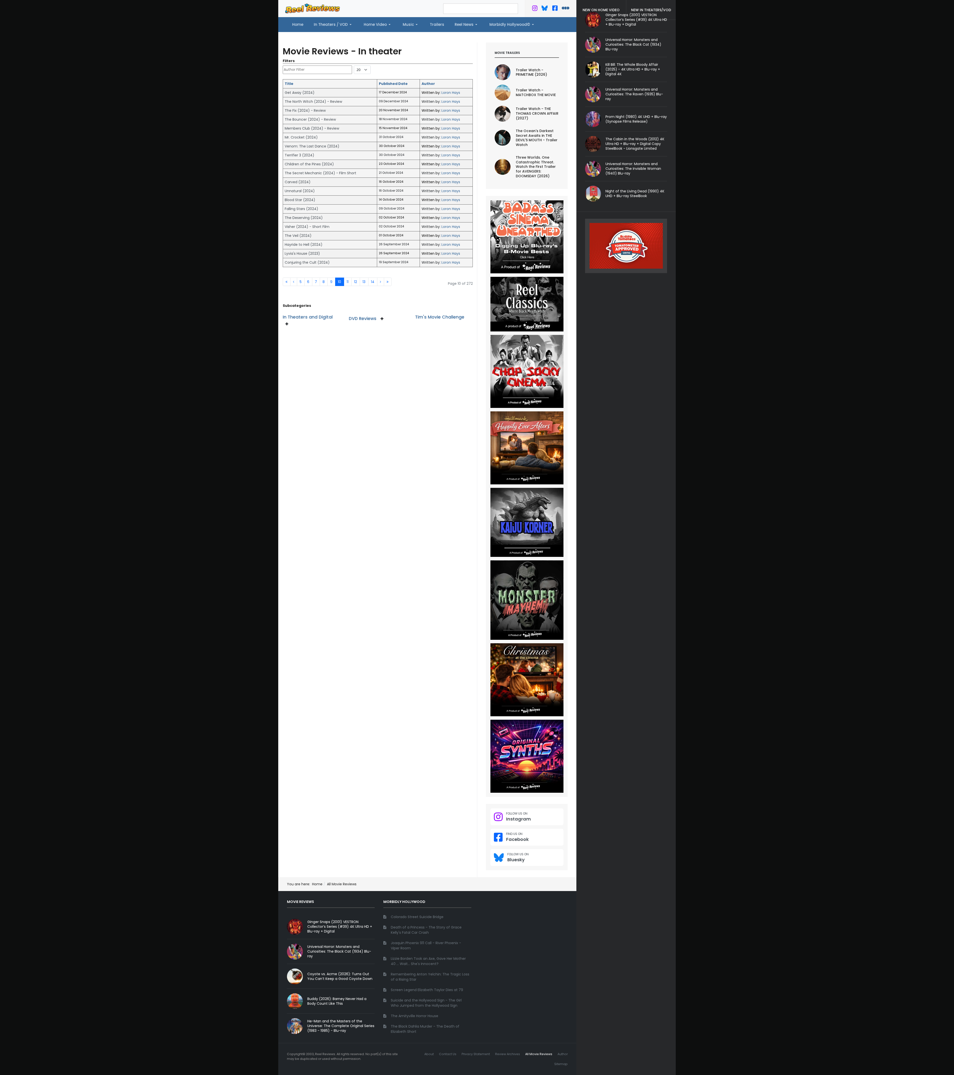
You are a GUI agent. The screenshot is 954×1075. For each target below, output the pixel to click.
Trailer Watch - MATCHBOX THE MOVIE (536, 92)
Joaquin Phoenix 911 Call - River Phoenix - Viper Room (426, 945)
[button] (333, 24)
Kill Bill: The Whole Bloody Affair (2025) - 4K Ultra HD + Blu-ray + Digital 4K (632, 69)
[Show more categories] (288, 324)
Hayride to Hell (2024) (303, 244)
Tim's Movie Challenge (439, 317)
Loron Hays (450, 92)
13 (363, 281)
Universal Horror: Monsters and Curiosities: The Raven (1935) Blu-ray (634, 94)
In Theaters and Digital (308, 317)
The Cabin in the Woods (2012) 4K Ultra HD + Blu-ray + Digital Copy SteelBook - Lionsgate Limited (634, 144)
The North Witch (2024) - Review (313, 101)
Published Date (393, 83)
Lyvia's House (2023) (302, 253)
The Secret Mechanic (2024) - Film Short (320, 173)
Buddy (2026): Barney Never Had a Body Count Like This (336, 1001)
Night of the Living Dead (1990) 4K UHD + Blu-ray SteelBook (634, 193)
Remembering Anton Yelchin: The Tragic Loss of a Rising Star (430, 977)
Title (289, 83)
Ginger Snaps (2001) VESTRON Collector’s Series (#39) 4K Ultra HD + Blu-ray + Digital (339, 926)
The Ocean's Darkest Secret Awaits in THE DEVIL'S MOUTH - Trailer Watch (536, 137)
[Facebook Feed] (554, 9)
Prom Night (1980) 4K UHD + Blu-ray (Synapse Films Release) (636, 119)
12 (355, 281)
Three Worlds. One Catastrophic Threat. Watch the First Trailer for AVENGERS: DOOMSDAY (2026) (536, 167)
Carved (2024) (298, 181)
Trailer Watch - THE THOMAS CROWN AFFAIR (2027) (537, 113)
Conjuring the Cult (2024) (307, 262)
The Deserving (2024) (304, 217)
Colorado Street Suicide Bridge (417, 916)
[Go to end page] (388, 282)
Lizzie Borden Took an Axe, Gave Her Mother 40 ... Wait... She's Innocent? (428, 961)
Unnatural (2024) (300, 190)
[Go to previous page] (293, 282)
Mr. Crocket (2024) (301, 137)
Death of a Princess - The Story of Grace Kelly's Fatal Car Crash (426, 930)
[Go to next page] (380, 282)
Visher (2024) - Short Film (307, 226)
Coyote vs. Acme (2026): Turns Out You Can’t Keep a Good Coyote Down (339, 976)
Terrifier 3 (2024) (299, 155)
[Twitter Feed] (534, 9)
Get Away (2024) (300, 92)
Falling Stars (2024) (301, 208)
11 (348, 281)
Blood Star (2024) (300, 199)
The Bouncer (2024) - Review (310, 119)
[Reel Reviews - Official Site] (312, 8)
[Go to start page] (286, 282)
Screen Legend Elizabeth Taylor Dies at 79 (427, 989)
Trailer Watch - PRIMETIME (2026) (531, 72)
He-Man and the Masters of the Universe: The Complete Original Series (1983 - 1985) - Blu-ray (340, 1026)
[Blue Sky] (545, 9)
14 (372, 281)
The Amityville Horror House (414, 1015)
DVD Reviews (362, 319)
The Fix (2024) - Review (305, 110)
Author (428, 83)
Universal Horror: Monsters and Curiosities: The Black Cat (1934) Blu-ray (633, 44)
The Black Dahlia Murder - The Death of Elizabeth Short (425, 1029)
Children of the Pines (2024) (309, 164)
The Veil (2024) (298, 235)
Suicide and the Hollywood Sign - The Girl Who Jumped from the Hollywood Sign (426, 1003)
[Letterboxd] (565, 9)
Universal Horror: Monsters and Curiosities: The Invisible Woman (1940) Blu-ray (633, 168)
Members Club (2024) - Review (312, 128)
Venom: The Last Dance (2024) (312, 146)
